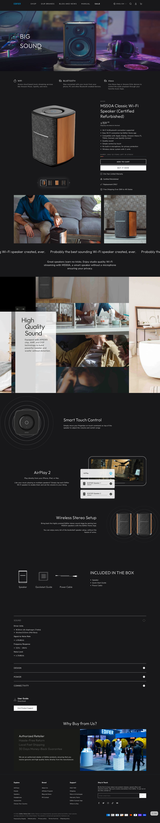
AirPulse (16, 788)
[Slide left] (37, 183)
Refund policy (32, 818)
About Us (45, 788)
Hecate (16, 791)
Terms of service (53, 818)
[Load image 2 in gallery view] (50, 183)
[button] (130, 4)
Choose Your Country (20, 804)
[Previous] (17, 309)
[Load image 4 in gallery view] (64, 183)
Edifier (102, 101)
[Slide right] (69, 183)
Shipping (103, 125)
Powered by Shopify (20, 819)
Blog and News (47, 794)
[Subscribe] (142, 795)
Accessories (17, 800)
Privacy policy (42, 818)
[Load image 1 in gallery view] (43, 183)
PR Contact (45, 797)
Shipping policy (65, 818)
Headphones (18, 797)
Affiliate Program (47, 791)
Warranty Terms (75, 797)
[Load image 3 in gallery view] (57, 183)
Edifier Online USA (24, 814)
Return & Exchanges (76, 794)
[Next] (22, 309)
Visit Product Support (25, 708)
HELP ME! (73, 788)
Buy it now (123, 168)
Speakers (17, 794)
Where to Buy (74, 804)
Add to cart (123, 162)
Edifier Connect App (76, 800)
